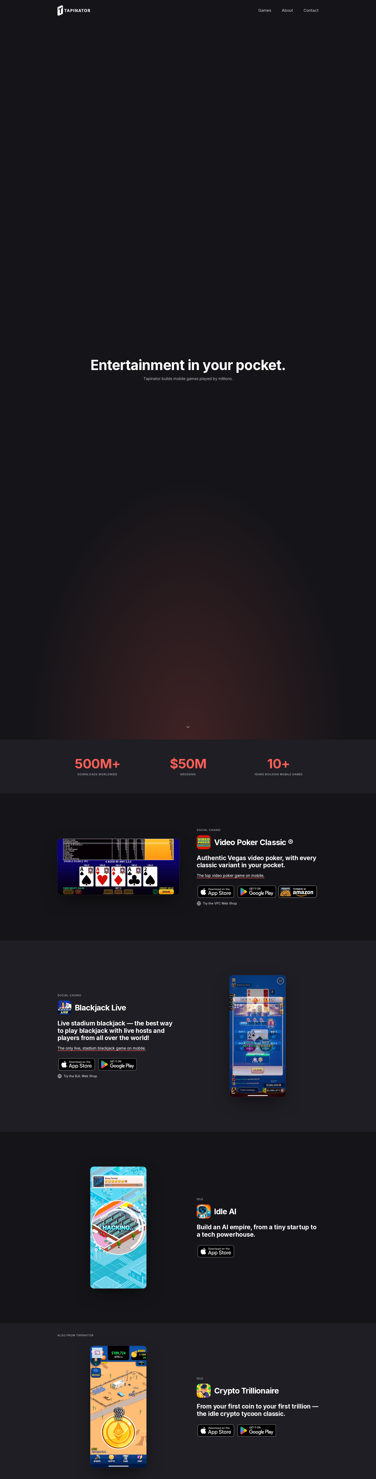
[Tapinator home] (73, 10)
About (287, 10)
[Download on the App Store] (216, 892)
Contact (311, 10)
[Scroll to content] (188, 728)
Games (264, 10)
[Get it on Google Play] (257, 892)
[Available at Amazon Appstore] (298, 892)
